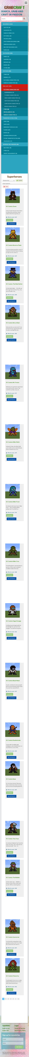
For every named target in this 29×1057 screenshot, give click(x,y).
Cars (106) (6, 121)
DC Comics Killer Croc (12, 561)
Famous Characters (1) (10, 115)
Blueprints (11, 223)
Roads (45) (6, 65)
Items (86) (6, 109)
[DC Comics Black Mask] (12, 670)
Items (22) (6, 150)
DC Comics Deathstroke (13, 740)
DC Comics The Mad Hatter (14, 284)
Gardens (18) (7, 59)
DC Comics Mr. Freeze (12, 382)
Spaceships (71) (8, 141)
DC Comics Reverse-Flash (13, 245)
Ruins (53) (6, 50)
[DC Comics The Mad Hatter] (12, 273)
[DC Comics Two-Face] (12, 828)
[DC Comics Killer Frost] (12, 491)
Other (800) (7, 67)
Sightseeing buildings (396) (11, 41)
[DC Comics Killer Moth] (12, 431)
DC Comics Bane (11, 779)
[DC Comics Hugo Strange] (12, 610)
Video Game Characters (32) (12, 98)
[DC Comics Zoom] (12, 195)
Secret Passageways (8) (10, 153)
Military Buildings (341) (10, 47)
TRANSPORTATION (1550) (10, 118)
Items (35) (6, 74)
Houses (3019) (7, 38)
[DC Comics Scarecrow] (12, 926)
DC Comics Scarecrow (12, 937)
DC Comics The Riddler (13, 877)
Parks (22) (6, 56)
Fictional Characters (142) (11, 80)
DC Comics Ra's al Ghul (12, 322)
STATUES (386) (7, 71)
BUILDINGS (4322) (7, 24)
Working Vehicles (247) (10, 135)
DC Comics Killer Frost (12, 501)
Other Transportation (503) (12, 138)
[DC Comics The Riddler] (12, 866)
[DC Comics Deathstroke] (12, 729)
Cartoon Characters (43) (11, 100)
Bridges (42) (7, 62)
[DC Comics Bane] (12, 768)
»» (18, 999)
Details (9, 220)
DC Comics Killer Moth (12, 442)
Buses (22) (6, 132)
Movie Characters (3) (10, 106)
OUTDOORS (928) (7, 53)
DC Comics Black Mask (13, 680)
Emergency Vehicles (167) (10, 127)
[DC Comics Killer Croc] (12, 550)
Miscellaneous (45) (9, 112)
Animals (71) (7, 77)
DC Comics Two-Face (12, 838)
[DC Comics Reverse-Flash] (12, 234)
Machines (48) (7, 147)
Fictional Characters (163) (11, 89)
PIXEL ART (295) (7, 86)
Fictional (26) (7, 36)
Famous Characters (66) (10, 83)
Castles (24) (7, 27)
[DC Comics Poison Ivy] (12, 965)
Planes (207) (7, 130)
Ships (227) (6, 124)
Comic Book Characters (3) (12, 103)
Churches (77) (7, 30)
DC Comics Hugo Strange (13, 621)
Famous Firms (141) (9, 33)
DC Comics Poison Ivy (12, 976)
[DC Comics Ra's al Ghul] (12, 312)
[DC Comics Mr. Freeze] (12, 371)
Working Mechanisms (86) (11, 144)
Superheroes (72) (9, 92)
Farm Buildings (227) (9, 44)
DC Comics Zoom (11, 206)
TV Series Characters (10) (11, 95)
